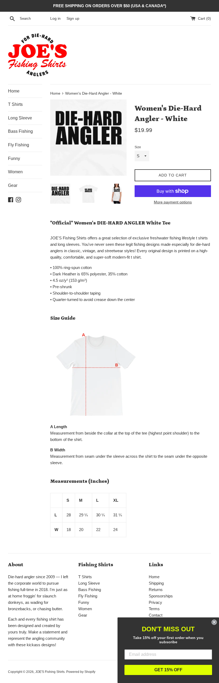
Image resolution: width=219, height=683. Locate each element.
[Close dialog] (214, 622)
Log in (55, 19)
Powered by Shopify (80, 672)
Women (15, 172)
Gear (12, 185)
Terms (154, 608)
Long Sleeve (20, 118)
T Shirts (15, 104)
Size (138, 147)
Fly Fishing (18, 145)
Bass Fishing (20, 131)
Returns (156, 589)
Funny (14, 158)
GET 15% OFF (168, 670)
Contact (155, 615)
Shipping (156, 583)
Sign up (73, 19)
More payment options (173, 202)
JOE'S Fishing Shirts (50, 672)
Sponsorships (161, 596)
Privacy (155, 602)
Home (13, 91)
